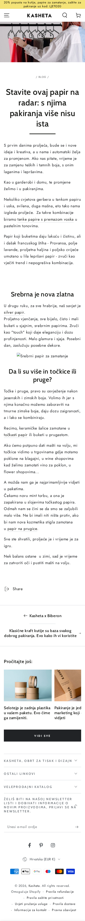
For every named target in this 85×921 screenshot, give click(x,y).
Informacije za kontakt (30, 910)
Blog (42, 77)
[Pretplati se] (78, 827)
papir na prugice (22, 528)
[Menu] (7, 15)
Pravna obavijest (64, 910)
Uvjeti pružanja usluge (31, 904)
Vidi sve (42, 736)
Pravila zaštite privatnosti (45, 898)
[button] (64, 15)
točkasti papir (16, 434)
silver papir (14, 312)
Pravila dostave (64, 904)
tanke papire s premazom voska (45, 219)
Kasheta (34, 885)
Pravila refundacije (60, 892)
